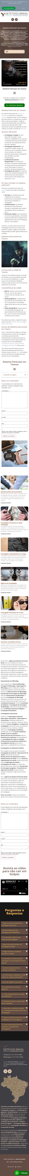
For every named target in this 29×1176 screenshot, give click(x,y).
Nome (4, 411)
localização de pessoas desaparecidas (13, 343)
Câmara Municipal (7, 324)
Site (3, 423)
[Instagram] (16, 19)
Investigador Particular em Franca (12, 613)
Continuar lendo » (6, 503)
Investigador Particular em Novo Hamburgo (11, 524)
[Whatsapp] (12, 19)
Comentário (5, 390)
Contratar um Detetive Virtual (10, 642)
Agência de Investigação (9, 583)
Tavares (4, 117)
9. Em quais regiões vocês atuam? (12, 982)
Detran (18, 352)
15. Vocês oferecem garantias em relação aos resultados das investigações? (12, 1027)
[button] (14, 93)
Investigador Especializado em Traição (13, 554)
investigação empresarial (9, 345)
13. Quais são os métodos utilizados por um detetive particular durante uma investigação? (14, 1010)
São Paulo (23, 129)
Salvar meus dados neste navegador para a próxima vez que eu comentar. (14, 432)
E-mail (4, 417)
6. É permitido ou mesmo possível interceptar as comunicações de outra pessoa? (13, 961)
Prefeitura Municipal (17, 322)
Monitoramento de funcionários (11, 492)
